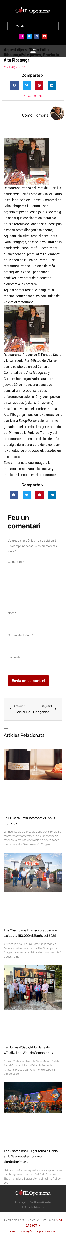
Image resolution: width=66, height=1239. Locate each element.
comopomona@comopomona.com (33, 1231)
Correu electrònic (20, 635)
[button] (14, 85)
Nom (12, 613)
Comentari (16, 562)
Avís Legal (20, 1202)
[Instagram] (21, 36)
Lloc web (14, 657)
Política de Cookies (40, 1202)
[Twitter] (29, 36)
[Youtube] (44, 36)
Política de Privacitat (33, 1207)
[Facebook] (36, 36)
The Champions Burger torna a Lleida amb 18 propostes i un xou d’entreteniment (31, 1156)
